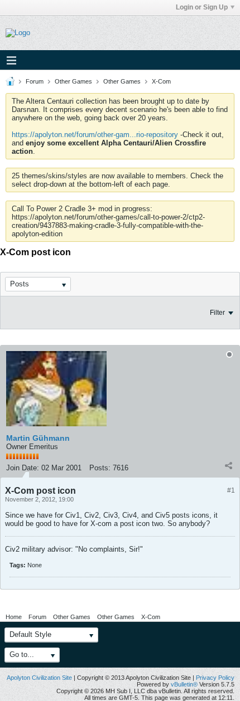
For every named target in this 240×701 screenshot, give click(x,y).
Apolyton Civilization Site (39, 677)
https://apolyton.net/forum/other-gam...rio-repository (95, 134)
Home (14, 617)
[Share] (228, 465)
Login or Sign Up (202, 7)
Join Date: (22, 468)
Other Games (73, 81)
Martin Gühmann (38, 438)
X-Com (161, 81)
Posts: (100, 468)
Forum (35, 81)
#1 (231, 490)
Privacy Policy (215, 677)
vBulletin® (184, 684)
